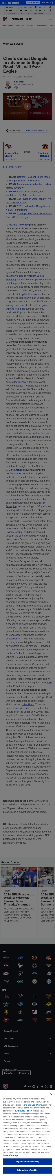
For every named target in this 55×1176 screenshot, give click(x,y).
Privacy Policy (25, 1111)
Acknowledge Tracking (27, 1170)
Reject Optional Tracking (27, 1161)
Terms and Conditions (31, 1105)
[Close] (51, 1094)
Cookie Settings (10, 1155)
